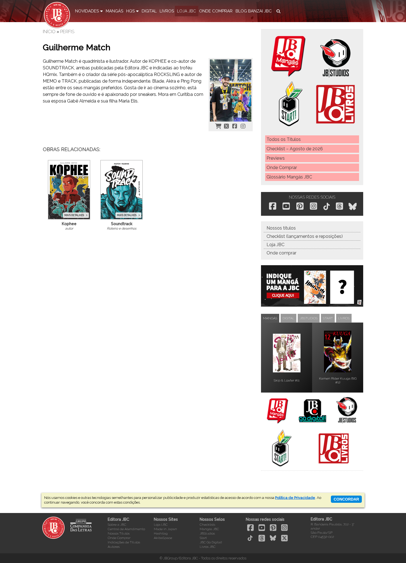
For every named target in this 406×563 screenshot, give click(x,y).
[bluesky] (352, 206)
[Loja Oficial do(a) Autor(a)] (218, 126)
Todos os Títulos (284, 139)
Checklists (207, 525)
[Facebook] (235, 126)
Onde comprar (281, 253)
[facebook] (272, 206)
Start (203, 538)
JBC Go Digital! (211, 542)
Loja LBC (161, 525)
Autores (114, 547)
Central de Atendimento (126, 529)
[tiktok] (326, 206)
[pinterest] (300, 206)
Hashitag (161, 533)
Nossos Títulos (119, 533)
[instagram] (313, 206)
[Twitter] (226, 126)
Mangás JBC (209, 529)
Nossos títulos (281, 228)
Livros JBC (207, 547)
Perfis (67, 31)
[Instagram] (243, 126)
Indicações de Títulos (124, 542)
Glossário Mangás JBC (289, 177)
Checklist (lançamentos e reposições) (305, 236)
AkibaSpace (163, 538)
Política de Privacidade (295, 498)
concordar (346, 499)
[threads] (339, 206)
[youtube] (286, 206)
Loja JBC (275, 244)
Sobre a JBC (117, 525)
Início (49, 31)
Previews (276, 158)
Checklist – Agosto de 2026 (295, 148)
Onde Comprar (282, 167)
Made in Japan (165, 529)
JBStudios (207, 533)
